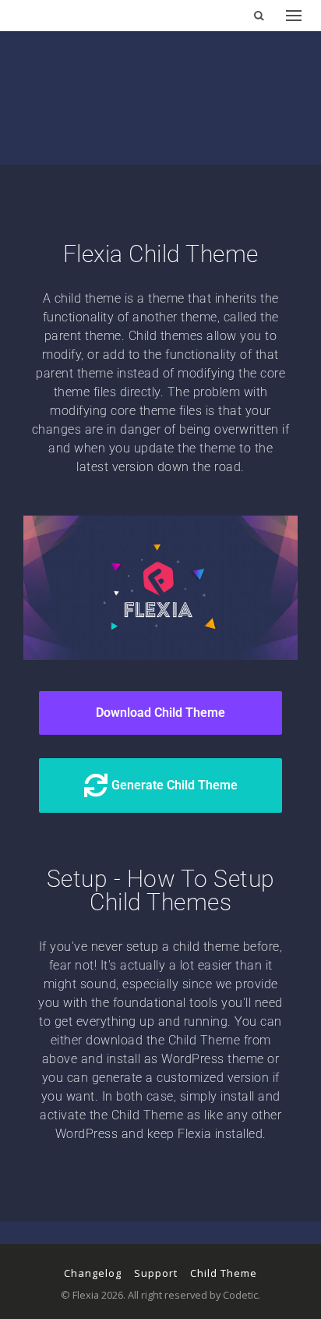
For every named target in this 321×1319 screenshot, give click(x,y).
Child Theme (223, 1273)
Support (156, 1273)
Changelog (93, 1273)
